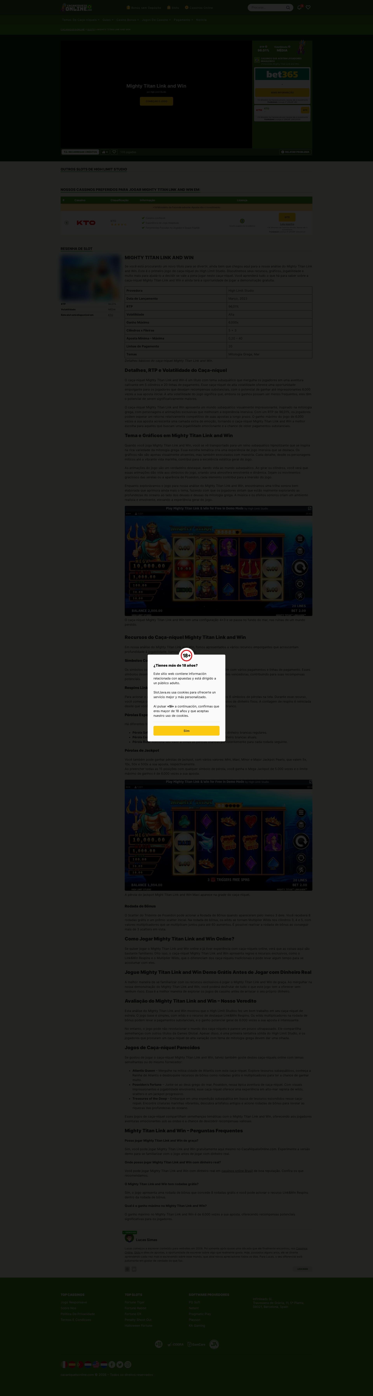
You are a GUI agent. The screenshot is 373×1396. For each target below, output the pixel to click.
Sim (187, 731)
